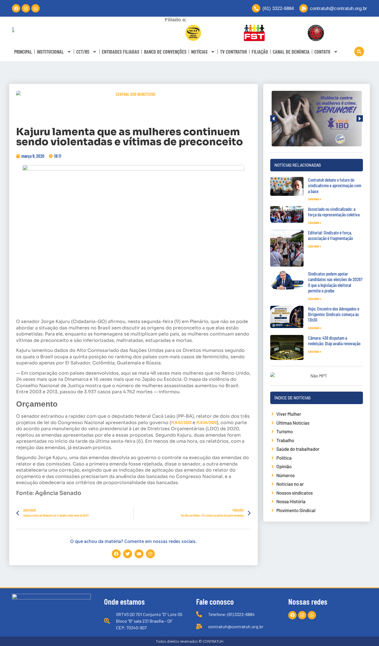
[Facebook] (16, 8)
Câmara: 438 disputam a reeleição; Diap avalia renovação (334, 340)
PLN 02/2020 (181, 422)
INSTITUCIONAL (50, 52)
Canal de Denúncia (291, 52)
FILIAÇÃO (260, 52)
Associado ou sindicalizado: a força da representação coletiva (334, 211)
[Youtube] (139, 553)
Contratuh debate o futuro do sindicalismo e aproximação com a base (334, 185)
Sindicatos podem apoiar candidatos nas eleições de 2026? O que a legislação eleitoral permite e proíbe (335, 282)
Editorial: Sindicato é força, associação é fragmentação (330, 235)
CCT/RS (82, 52)
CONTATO (322, 52)
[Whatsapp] (35, 8)
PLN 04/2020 (206, 422)
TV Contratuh (233, 52)
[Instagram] (26, 8)
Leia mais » (315, 199)
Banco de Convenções (165, 52)
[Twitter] (127, 553)
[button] (359, 51)
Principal (23, 52)
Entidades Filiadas (120, 52)
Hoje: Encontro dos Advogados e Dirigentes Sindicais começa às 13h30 (333, 314)
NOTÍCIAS (199, 52)
